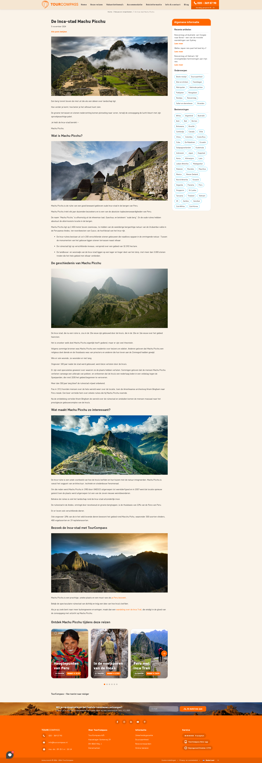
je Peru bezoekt (119, 597)
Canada (191, 132)
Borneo (194, 121)
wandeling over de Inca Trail (129, 609)
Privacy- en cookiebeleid (188, 760)
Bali (185, 121)
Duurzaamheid (196, 77)
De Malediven (190, 142)
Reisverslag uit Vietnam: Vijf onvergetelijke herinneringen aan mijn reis (190, 59)
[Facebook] (117, 721)
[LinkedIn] (131, 721)
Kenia (178, 158)
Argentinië (189, 116)
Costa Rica (201, 137)
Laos (200, 158)
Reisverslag (191, 98)
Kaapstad (201, 153)
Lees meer (178, 43)
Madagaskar (198, 164)
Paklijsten (180, 93)
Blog (186, 4)
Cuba (178, 142)
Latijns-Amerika (182, 164)
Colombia (188, 137)
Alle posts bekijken (59, 32)
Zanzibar (196, 201)
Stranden (200, 103)
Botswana (180, 126)
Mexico (179, 174)
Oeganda (179, 185)
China (178, 137)
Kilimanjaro (189, 158)
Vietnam (202, 196)
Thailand (191, 196)
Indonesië (180, 153)
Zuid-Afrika (180, 206)
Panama (191, 185)
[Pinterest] (144, 721)
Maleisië (179, 169)
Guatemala (200, 148)
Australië (201, 116)
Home (84, 4)
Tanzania (179, 196)
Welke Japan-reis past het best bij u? (190, 48)
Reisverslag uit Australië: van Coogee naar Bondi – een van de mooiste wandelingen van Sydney (190, 37)
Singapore (180, 190)
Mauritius (202, 169)
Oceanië (196, 180)
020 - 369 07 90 (206, 3)
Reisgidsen (192, 93)
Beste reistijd (181, 77)
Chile (201, 132)
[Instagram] (124, 721)
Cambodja (180, 132)
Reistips (179, 98)
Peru (200, 185)
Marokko (190, 169)
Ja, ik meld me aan (193, 708)
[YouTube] (138, 721)
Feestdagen (197, 82)
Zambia (186, 201)
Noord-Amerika (182, 180)
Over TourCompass (97, 730)
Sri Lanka (192, 190)
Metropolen (180, 87)
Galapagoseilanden (183, 148)
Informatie (140, 730)
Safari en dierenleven (184, 103)
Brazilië (191, 126)
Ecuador (203, 142)
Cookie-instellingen (169, 760)
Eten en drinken (182, 82)
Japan (190, 153)
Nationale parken (196, 87)
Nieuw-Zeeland (192, 174)
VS (177, 201)
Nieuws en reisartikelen (123, 12)
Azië (177, 121)
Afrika (178, 116)
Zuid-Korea (193, 206)
